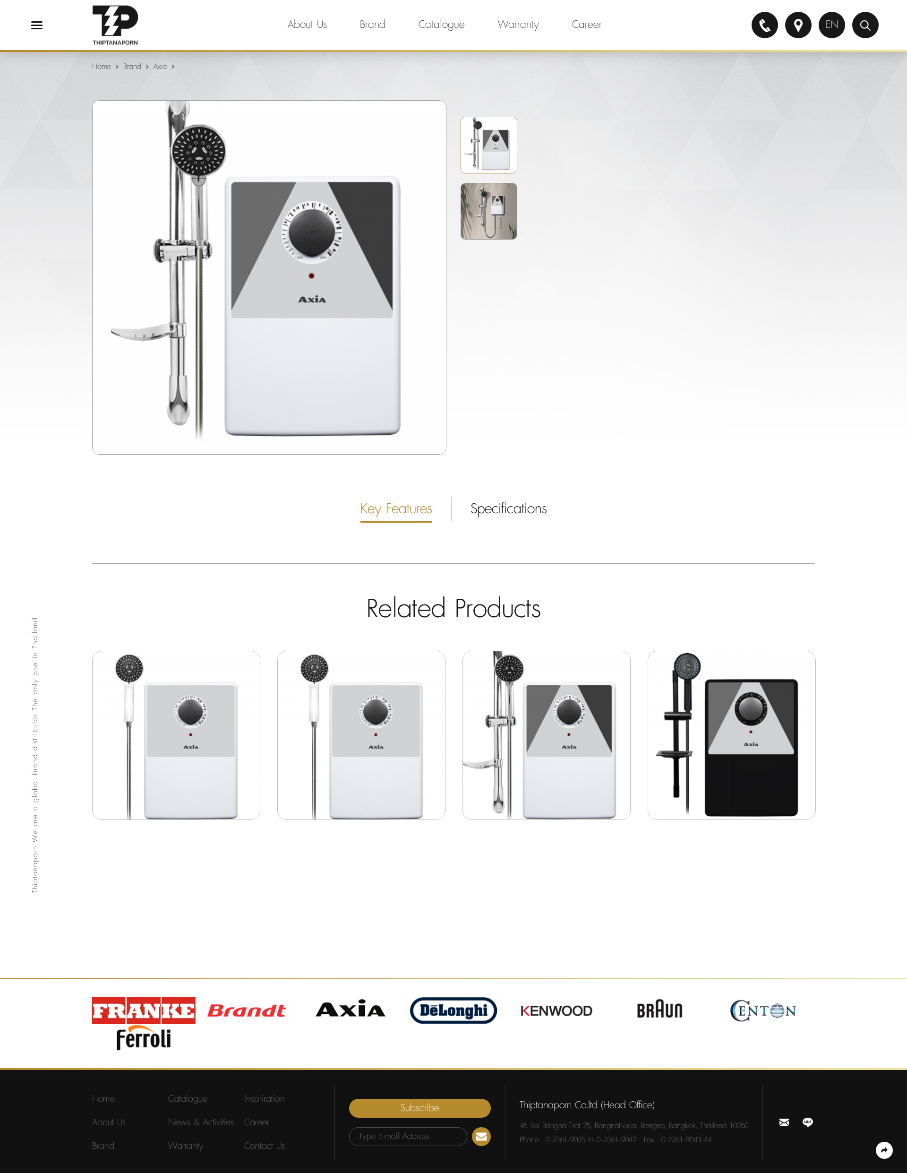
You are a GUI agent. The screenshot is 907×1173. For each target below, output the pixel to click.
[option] (269, 277)
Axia (160, 66)
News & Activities (201, 1122)
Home (101, 66)
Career (587, 25)
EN (832, 25)
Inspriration (264, 1098)
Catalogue (442, 25)
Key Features (396, 509)
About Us (307, 25)
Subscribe (420, 1108)
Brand (372, 25)
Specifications (509, 509)
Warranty (518, 25)
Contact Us (264, 1146)
